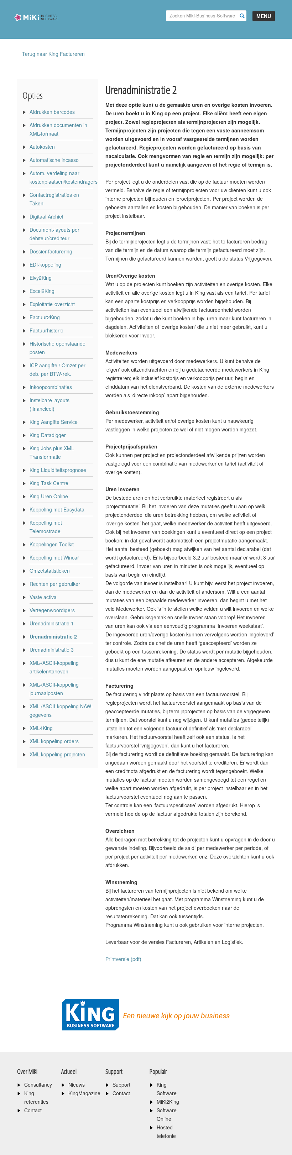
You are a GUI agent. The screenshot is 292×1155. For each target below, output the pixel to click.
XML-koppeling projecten (57, 754)
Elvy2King (41, 277)
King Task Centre (49, 483)
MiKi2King (168, 1101)
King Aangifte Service (54, 421)
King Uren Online (49, 496)
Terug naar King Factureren (53, 53)
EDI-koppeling (45, 264)
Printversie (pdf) (123, 958)
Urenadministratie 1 (52, 623)
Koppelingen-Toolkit (52, 544)
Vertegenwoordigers (52, 610)
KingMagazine (84, 1093)
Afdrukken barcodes (52, 111)
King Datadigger (48, 435)
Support (121, 1084)
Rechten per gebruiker (55, 583)
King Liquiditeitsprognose (58, 469)
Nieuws (76, 1084)
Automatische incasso (54, 159)
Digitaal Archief (46, 216)
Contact (33, 1110)
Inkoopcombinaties (51, 386)
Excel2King (42, 290)
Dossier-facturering (51, 251)
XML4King (41, 727)
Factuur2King (45, 317)
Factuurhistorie (46, 330)
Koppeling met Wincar (54, 557)
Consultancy (38, 1084)
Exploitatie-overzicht (52, 304)
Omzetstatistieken (50, 570)
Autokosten (42, 146)
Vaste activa (43, 596)
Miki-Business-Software (36, 30)
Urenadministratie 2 (53, 636)
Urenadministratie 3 (52, 649)
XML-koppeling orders (54, 741)
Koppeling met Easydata (57, 509)
